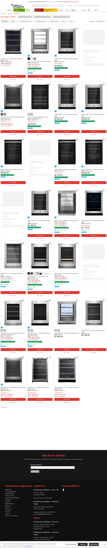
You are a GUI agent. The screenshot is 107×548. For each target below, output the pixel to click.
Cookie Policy (29, 546)
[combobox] (14, 21)
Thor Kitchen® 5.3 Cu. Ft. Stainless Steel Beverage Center (66, 333)
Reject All (82, 544)
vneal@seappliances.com (44, 514)
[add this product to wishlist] (23, 29)
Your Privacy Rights (71, 544)
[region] (53, 544)
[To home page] (17, 5)
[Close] (104, 544)
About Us (89, 10)
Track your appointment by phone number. (68, 1)
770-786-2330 (48, 498)
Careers (7, 513)
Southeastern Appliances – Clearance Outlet (46, 503)
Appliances (10, 10)
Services (7, 511)
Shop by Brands (28, 10)
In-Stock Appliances (17, 10)
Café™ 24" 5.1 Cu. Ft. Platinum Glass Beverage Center (66, 220)
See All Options (46, 273)
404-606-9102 (52, 512)
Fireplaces (61, 10)
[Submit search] (61, 5)
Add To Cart (13, 76)
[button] (68, 6)
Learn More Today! (52, 1)
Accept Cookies (94, 544)
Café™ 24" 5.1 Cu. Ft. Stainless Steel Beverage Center (39, 61)
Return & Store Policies (11, 515)
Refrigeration (17, 13)
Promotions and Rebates (48, 10)
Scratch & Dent (37, 10)
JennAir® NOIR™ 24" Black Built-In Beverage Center (65, 169)
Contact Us (96, 10)
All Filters (5, 21)
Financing (83, 10)
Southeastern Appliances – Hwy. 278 (46, 490)
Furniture (67, 10)
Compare (14, 79)
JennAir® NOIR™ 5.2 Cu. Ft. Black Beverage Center (12, 169)
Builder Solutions (73, 10)
